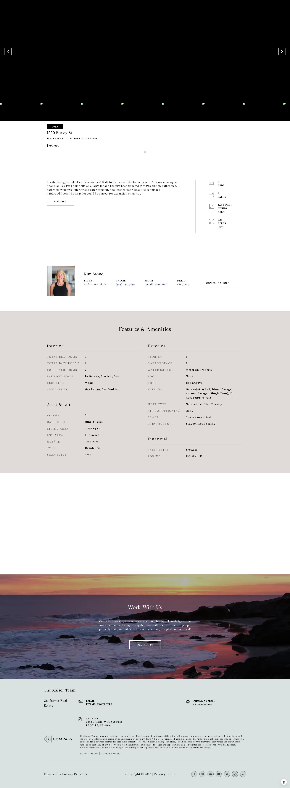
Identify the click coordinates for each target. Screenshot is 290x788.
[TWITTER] (227, 774)
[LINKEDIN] (211, 774)
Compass (194, 736)
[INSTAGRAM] (202, 774)
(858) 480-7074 (202, 704)
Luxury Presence (75, 774)
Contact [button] (60, 201)
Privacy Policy (165, 774)
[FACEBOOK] (194, 774)
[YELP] (243, 774)
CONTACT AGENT (217, 282)
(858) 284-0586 (125, 284)
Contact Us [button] (145, 644)
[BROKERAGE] (235, 774)
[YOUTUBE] (219, 774)
